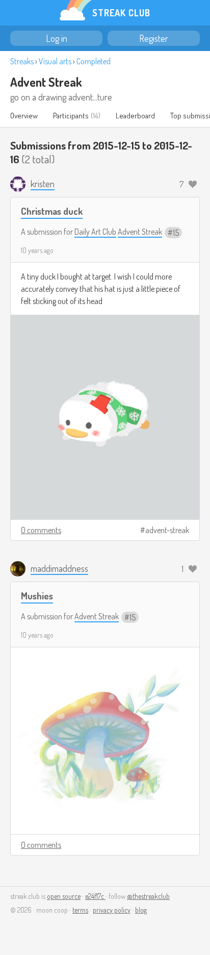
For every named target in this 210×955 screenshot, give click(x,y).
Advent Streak (46, 82)
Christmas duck (52, 211)
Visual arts (55, 61)
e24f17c (95, 896)
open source (64, 896)
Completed (93, 61)
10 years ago (37, 250)
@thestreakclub (148, 896)
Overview (24, 115)
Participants (71, 115)
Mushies (37, 595)
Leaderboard (135, 115)
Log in (56, 38)
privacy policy (111, 910)
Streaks (22, 61)
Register (153, 38)
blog (141, 910)
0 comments (41, 530)
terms (80, 910)
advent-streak (167, 530)
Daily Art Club (95, 232)
